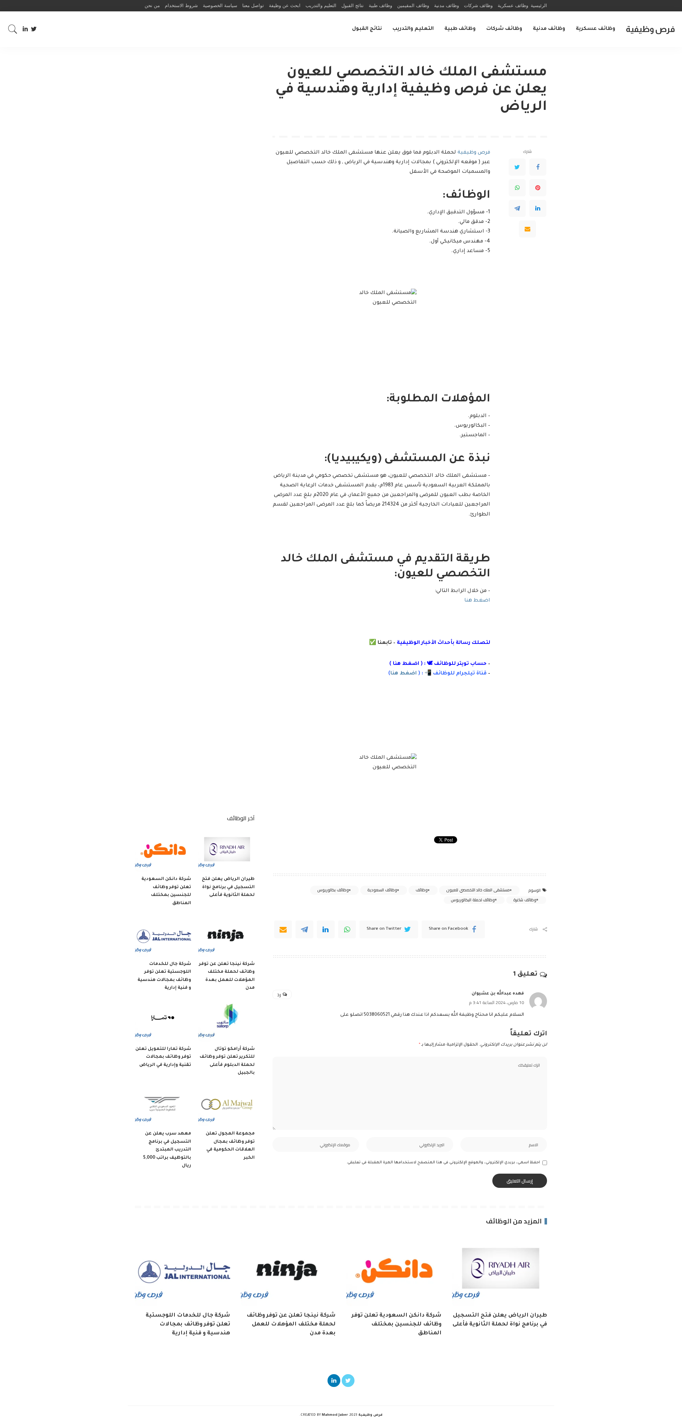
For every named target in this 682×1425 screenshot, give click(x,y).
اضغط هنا (477, 601)
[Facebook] (537, 167)
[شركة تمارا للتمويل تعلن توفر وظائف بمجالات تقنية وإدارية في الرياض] (163, 1020)
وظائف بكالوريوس (332, 889)
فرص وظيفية (650, 29)
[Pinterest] (537, 187)
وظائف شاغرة (524, 899)
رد (279, 994)
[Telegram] (517, 208)
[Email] (527, 229)
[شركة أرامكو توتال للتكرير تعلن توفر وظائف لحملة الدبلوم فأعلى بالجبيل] (226, 1020)
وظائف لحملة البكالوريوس (473, 899)
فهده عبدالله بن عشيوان (498, 993)
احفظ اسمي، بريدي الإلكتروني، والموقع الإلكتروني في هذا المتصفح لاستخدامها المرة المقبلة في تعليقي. (443, 1162)
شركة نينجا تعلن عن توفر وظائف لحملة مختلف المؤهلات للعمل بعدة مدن (291, 1324)
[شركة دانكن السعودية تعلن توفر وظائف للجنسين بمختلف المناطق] (163, 850)
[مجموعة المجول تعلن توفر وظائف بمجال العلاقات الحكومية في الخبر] (226, 1105)
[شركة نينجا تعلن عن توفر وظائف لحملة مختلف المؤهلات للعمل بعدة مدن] (226, 935)
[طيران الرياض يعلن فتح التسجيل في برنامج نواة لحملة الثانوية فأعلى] (226, 850)
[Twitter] (33, 29)
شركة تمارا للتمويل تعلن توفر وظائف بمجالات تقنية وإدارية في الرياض (163, 1057)
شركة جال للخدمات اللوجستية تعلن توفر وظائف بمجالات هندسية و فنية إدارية (188, 1324)
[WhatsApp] (517, 187)
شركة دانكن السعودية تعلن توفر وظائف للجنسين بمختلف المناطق (397, 1324)
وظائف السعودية (382, 889)
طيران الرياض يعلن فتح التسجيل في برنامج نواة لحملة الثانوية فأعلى (228, 887)
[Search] (12, 29)
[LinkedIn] (25, 29)
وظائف (422, 889)
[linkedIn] (326, 929)
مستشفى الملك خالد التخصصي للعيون (477, 889)
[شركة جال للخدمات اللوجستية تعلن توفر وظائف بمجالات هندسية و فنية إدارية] (163, 935)
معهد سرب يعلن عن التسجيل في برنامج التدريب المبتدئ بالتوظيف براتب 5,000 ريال (167, 1149)
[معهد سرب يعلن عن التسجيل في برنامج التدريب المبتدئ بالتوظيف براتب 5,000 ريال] (163, 1105)
